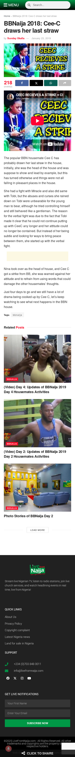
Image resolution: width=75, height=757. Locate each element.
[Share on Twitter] (36, 83)
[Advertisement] (37, 256)
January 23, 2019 (41, 38)
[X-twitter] (15, 678)
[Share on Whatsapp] (51, 83)
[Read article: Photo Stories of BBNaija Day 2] (37, 488)
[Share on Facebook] (22, 83)
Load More (37, 529)
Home (7, 15)
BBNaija (12, 379)
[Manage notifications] (8, 748)
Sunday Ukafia (15, 38)
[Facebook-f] (8, 678)
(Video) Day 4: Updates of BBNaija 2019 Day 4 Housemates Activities (35, 389)
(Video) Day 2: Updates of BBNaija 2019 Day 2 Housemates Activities (35, 454)
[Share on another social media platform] (64, 83)
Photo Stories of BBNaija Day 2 (28, 515)
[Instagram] (22, 678)
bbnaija (17, 314)
